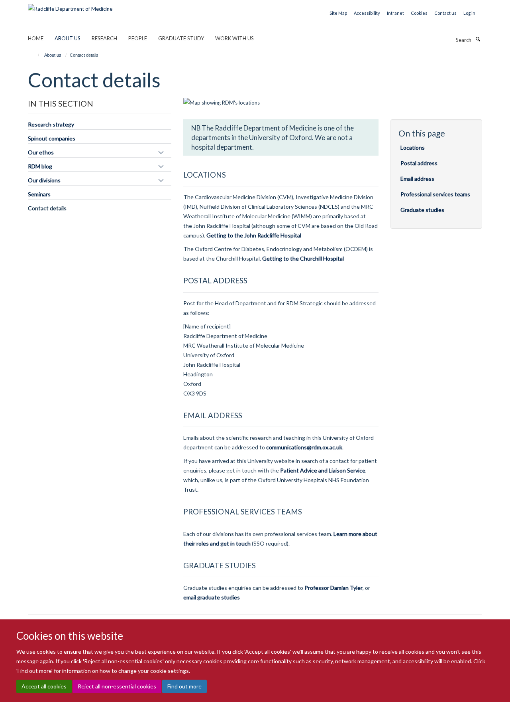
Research (104, 38)
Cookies (419, 13)
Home (35, 38)
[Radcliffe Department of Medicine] (70, 6)
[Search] (477, 39)
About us (67, 38)
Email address (417, 178)
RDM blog (40, 166)
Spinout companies (51, 138)
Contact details (47, 208)
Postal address (418, 163)
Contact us (445, 13)
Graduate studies (422, 209)
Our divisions (44, 180)
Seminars (39, 194)
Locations (412, 147)
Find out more (184, 686)
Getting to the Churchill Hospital (303, 258)
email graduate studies (211, 597)
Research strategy (51, 124)
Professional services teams (435, 194)
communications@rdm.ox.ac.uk (304, 447)
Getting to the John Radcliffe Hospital (253, 235)
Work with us (234, 38)
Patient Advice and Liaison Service (322, 470)
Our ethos (41, 152)
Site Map (338, 13)
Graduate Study (181, 38)
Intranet (395, 13)
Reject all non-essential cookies (117, 686)
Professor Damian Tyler (333, 587)
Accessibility (367, 13)
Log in (469, 13)
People (137, 38)
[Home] (35, 55)
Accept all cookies (44, 686)
